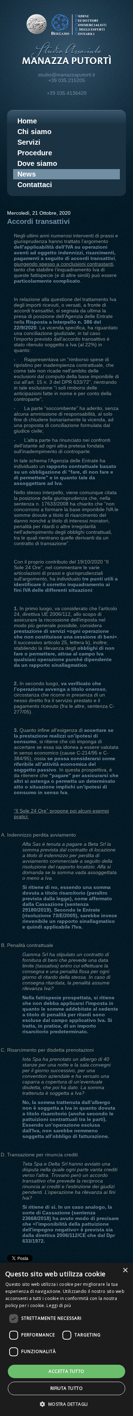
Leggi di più (58, 1305)
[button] (66, 1404)
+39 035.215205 (66, 80)
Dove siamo (37, 163)
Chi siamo (34, 131)
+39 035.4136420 (67, 93)
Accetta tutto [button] (66, 1371)
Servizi (28, 142)
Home (27, 121)
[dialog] (66, 1339)
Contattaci (34, 185)
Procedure (34, 153)
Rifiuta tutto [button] (66, 1388)
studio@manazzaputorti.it (66, 74)
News (26, 174)
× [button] (125, 1270)
